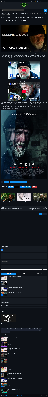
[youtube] (31, 1)
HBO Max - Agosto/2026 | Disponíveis (14, 281)
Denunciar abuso (5, 305)
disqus (40, 213)
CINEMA (8, 13)
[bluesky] (33, 1)
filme (3, 328)
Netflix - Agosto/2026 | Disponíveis (13, 389)
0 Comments (21, 22)
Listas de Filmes (35, 328)
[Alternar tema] (36, 1)
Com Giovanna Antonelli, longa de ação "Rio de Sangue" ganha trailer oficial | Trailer (7, 203)
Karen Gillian (13, 13)
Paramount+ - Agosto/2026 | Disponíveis (14, 287)
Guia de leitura (25, 330)
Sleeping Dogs (24, 13)
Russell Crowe (18, 13)
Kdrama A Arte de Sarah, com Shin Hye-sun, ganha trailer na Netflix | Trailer (23, 203)
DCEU (40, 328)
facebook (44, 213)
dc (17, 328)
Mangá (11, 328)
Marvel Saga (38, 330)
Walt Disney (14, 330)
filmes (21, 328)
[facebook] (27, 1)
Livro (30, 328)
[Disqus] (24, 229)
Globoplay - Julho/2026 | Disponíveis (14, 337)
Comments (39, 273)
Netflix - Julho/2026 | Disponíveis (13, 343)
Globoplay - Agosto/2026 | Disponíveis (14, 276)
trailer (29, 13)
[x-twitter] (29, 1)
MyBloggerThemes (19, 395)
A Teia (5, 13)
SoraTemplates (7, 395)
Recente (9, 273)
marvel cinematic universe (6, 330)
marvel (15, 328)
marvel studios (31, 330)
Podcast (6, 328)
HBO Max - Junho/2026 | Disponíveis (14, 353)
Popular (24, 273)
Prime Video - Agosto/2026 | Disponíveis (14, 292)
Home (2, 13)
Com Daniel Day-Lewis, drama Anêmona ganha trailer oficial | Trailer (40, 202)
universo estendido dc (5, 331)
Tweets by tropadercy (5, 302)
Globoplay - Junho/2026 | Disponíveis (14, 348)
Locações (19, 330)
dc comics (25, 328)
